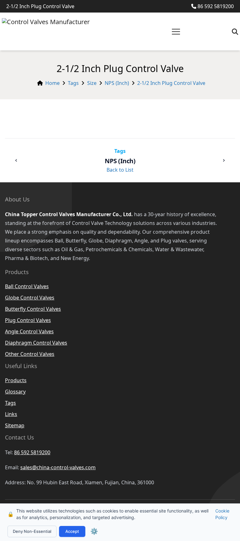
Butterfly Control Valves (33, 308)
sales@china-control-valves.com (58, 467)
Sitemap (14, 425)
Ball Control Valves (27, 286)
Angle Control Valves (29, 331)
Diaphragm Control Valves (36, 342)
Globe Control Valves (29, 297)
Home (52, 83)
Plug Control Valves (28, 320)
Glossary (15, 391)
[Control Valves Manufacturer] (46, 31)
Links (11, 414)
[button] (176, 32)
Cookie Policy (222, 514)
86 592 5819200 (216, 6)
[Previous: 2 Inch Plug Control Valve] (16, 160)
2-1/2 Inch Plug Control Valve (171, 83)
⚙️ (94, 531)
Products (16, 380)
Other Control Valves (29, 354)
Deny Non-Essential (32, 531)
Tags (73, 83)
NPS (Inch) (117, 83)
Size (92, 83)
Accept (72, 531)
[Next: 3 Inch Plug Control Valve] (224, 160)
